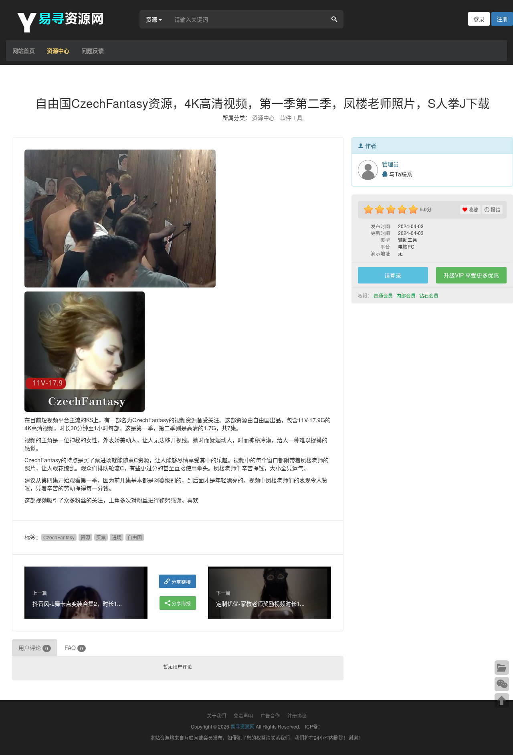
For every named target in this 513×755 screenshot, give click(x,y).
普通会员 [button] (384, 295)
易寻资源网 (242, 726)
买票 (101, 537)
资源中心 (58, 51)
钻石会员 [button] (429, 295)
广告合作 (270, 715)
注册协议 (297, 715)
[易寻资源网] (64, 21)
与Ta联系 (400, 174)
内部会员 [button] (406, 295)
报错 (494, 209)
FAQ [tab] (74, 648)
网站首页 (23, 51)
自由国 (134, 537)
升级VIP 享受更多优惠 (471, 275)
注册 (502, 19)
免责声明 (243, 715)
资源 (85, 537)
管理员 (390, 164)
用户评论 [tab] (33, 648)
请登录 (392, 275)
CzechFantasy (59, 537)
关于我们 (216, 715)
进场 (116, 537)
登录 (479, 19)
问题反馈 (92, 51)
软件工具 (291, 117)
